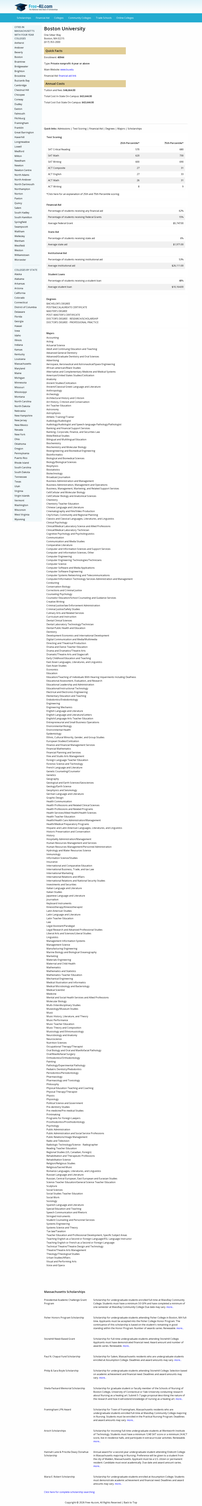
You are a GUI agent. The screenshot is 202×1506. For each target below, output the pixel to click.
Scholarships (24, 17)
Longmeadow (22, 141)
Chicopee (19, 94)
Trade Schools (104, 17)
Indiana (18, 344)
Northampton (22, 189)
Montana (19, 396)
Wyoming (19, 519)
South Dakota (22, 472)
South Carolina (22, 467)
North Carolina (22, 401)
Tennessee (20, 476)
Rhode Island (21, 462)
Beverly (18, 52)
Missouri (19, 387)
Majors (121, 128)
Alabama (19, 278)
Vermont (19, 500)
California (19, 293)
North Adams (21, 174)
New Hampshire (23, 415)
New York (19, 434)
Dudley (18, 104)
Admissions (64, 128)
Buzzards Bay (22, 80)
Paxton (18, 198)
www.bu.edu (67, 69)
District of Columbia (25, 307)
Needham (19, 160)
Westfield (19, 245)
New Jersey (20, 420)
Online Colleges (125, 17)
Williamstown (21, 255)
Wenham (19, 240)
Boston (18, 57)
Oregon (18, 448)
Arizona (18, 288)
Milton (18, 156)
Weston (18, 250)
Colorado (19, 297)
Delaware (19, 311)
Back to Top (130, 1502)
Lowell (18, 146)
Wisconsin (20, 509)
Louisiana (19, 359)
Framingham (21, 123)
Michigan (19, 377)
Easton (18, 108)
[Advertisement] (98, 113)
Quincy (18, 203)
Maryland (19, 368)
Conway (18, 99)
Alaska (18, 274)
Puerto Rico (20, 458)
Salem (17, 207)
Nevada (18, 429)
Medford (19, 151)
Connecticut (21, 302)
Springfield (20, 222)
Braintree (19, 61)
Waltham (19, 231)
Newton (18, 165)
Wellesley (19, 236)
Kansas (18, 349)
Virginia (18, 491)
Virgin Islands (22, 495)
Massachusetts (22, 363)
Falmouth (19, 113)
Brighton (19, 71)
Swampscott (21, 226)
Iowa (17, 330)
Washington (21, 505)
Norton (18, 193)
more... (170, 1307)
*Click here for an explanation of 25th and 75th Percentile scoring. (83, 194)
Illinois (18, 340)
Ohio (17, 439)
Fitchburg (19, 118)
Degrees (110, 128)
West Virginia (21, 514)
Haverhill (19, 137)
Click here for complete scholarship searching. (69, 1492)
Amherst (19, 42)
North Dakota (22, 406)
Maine (17, 373)
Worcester (20, 259)
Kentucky (19, 354)
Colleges (59, 17)
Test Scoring (80, 128)
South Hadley (21, 212)
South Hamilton (23, 217)
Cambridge (20, 85)
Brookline (19, 75)
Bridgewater (21, 66)
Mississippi (20, 392)
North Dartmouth (24, 184)
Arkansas (19, 283)
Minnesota (20, 382)
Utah (17, 486)
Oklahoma (20, 443)
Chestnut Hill (21, 90)
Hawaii (18, 326)
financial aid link (67, 75)
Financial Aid (42, 17)
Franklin (19, 127)
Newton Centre (22, 170)
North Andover (22, 179)
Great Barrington (24, 132)
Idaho (17, 335)
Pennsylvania (21, 453)
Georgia (18, 321)
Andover (19, 47)
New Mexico (21, 425)
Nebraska (19, 410)
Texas (17, 481)
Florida (18, 316)
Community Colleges (79, 17)
